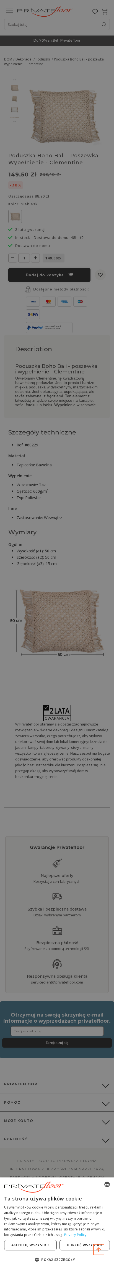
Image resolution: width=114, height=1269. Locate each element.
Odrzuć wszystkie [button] (85, 1245)
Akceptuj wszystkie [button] (30, 1245)
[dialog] (57, 1223)
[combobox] (107, 1184)
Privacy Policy (75, 1234)
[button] (57, 1259)
